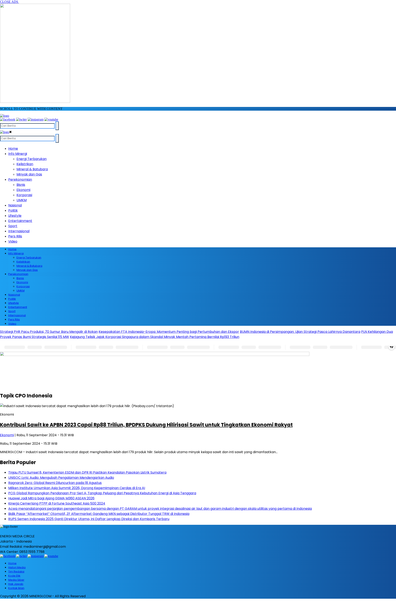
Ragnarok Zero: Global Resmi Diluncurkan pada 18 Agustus (55, 482)
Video (12, 241)
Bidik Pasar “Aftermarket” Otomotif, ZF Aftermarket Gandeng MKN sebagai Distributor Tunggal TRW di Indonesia (98, 513)
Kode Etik (14, 576)
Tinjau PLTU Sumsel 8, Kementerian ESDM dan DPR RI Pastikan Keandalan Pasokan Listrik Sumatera (87, 472)
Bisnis (20, 184)
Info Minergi (17, 153)
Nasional (15, 205)
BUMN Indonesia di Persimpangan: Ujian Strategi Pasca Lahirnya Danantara (300, 331)
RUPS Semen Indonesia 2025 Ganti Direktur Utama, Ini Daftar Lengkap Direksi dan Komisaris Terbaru (88, 519)
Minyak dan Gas (29, 174)
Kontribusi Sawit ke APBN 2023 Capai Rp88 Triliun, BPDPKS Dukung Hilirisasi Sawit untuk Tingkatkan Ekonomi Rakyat (146, 424)
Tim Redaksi (16, 572)
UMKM (21, 200)
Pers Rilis (15, 236)
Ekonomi (23, 189)
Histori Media (17, 567)
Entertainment (20, 220)
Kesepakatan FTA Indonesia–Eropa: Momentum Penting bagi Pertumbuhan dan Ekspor (169, 331)
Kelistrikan (24, 164)
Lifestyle (14, 215)
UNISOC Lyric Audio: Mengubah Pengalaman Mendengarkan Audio (61, 477)
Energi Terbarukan (31, 158)
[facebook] (7, 119)
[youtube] (51, 119)
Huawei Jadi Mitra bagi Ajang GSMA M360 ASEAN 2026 (51, 498)
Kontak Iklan (16, 588)
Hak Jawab (15, 584)
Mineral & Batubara (32, 169)
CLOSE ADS (9, 2)
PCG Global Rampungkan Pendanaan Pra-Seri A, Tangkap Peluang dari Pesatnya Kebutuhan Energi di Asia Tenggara (102, 493)
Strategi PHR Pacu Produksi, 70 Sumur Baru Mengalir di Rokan (49, 331)
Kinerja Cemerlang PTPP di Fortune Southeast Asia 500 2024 (56, 503)
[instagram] (36, 119)
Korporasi (24, 195)
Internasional (18, 231)
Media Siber (16, 580)
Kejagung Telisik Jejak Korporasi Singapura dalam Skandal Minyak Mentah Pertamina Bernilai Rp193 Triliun (154, 336)
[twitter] (21, 119)
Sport (12, 226)
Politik (13, 210)
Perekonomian (20, 179)
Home (13, 148)
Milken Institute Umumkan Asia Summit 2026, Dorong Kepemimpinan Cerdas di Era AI (76, 488)
